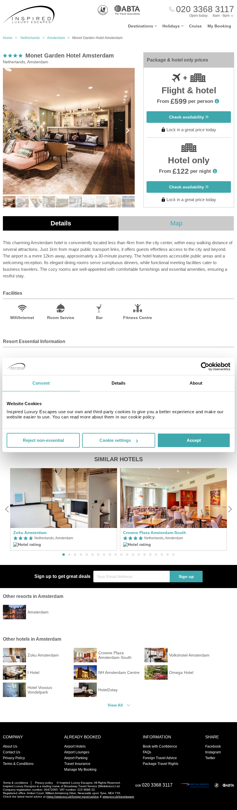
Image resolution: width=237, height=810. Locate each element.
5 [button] (87, 555)
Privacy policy (44, 782)
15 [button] (144, 555)
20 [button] (173, 555)
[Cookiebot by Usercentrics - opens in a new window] (205, 366)
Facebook (213, 746)
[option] (63, 509)
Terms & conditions (15, 782)
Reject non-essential (43, 440)
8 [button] (104, 555)
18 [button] (162, 555)
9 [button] (110, 555)
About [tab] (196, 383)
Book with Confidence (160, 746)
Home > (11, 38)
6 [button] (92, 555)
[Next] (229, 509)
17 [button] (156, 555)
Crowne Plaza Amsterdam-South (154, 532)
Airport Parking (76, 758)
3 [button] (75, 555)
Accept (194, 440)
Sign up (186, 576)
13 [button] (133, 555)
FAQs (147, 752)
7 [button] (98, 555)
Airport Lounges (76, 752)
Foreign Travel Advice (160, 758)
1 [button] (63, 555)
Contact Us (11, 752)
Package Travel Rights (160, 764)
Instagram (213, 752)
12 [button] (127, 555)
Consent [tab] (41, 383)
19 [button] (168, 555)
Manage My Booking (80, 770)
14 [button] (139, 555)
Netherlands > (34, 38)
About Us (10, 746)
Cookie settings (115, 440)
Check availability (187, 117)
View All (115, 705)
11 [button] (121, 555)
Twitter (210, 758)
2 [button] (69, 555)
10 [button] (115, 555)
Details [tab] (119, 383)
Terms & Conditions (18, 764)
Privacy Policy (14, 758)
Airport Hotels (75, 746)
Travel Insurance (77, 764)
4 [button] (81, 555)
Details (61, 223)
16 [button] (150, 555)
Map (176, 223)
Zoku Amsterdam (30, 532)
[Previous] (7, 509)
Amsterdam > (59, 38)
